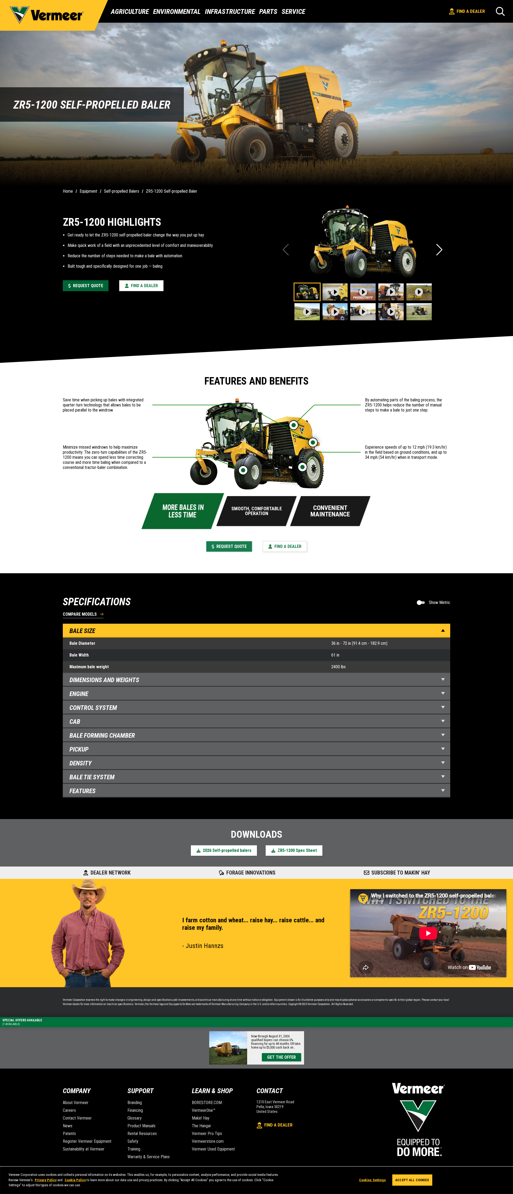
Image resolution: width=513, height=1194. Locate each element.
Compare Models (80, 614)
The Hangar (201, 1125)
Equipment (88, 191)
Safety (132, 1141)
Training (133, 1149)
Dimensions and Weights (104, 680)
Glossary (134, 1118)
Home (68, 191)
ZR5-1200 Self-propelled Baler (171, 191)
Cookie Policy (75, 1180)
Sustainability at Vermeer (83, 1149)
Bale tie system (92, 777)
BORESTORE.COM (207, 1102)
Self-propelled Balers (121, 191)
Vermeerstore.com (208, 1141)
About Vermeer (75, 1102)
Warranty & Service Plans (148, 1156)
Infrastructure (230, 11)
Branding (134, 1102)
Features (82, 791)
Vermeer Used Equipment (213, 1149)
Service (293, 11)
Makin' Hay (200, 1118)
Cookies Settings (372, 1180)
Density (80, 763)
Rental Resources (142, 1133)
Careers (69, 1110)
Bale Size (82, 631)
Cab (74, 721)
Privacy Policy (46, 1180)
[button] (440, 250)
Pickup (78, 749)
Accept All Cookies (412, 1180)
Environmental (177, 11)
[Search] (500, 11)
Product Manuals (141, 1125)
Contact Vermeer (77, 1118)
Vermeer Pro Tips (207, 1133)
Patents (69, 1133)
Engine (78, 694)
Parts (268, 11)
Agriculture (130, 11)
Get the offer (281, 1057)
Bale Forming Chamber (102, 735)
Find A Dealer (471, 11)
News (67, 1125)
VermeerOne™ (203, 1110)
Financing (135, 1110)
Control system (93, 707)
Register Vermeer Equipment (87, 1141)
